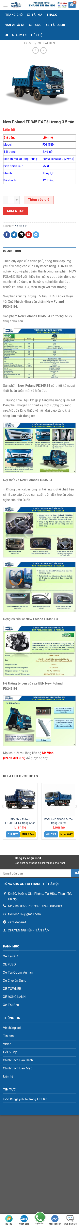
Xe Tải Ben (46, 43)
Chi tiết (13, 834)
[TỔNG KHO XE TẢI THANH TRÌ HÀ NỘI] (38, 5)
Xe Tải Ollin (55, 25)
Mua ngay (15, 211)
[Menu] (5, 5)
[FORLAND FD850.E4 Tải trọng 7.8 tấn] (59, 800)
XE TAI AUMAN (16, 35)
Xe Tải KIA (34, 15)
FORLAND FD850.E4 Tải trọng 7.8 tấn (58, 821)
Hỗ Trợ (8, 1224)
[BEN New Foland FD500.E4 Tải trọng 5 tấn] (20, 800)
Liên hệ (36, 35)
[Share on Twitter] (14, 234)
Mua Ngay (28, 834)
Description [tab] (12, 250)
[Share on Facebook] (6, 234)
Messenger (55, 1224)
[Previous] (3, 814)
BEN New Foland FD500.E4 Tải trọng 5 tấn (20, 821)
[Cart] (72, 5)
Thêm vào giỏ (38, 200)
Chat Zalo (24, 1224)
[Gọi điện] (39, 1217)
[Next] (76, 814)
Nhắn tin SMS (70, 1224)
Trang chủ (14, 15)
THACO (52, 15)
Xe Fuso (35, 25)
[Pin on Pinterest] (28, 234)
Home (28, 43)
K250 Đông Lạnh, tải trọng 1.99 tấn (25, 1099)
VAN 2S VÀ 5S (15, 25)
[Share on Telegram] (36, 234)
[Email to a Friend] (21, 234)
